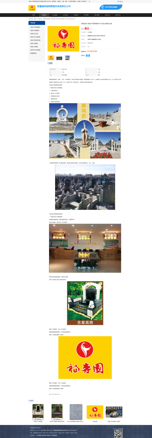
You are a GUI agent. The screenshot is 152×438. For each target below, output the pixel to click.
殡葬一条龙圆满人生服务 (95, 421)
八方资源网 (38, 435)
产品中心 (44, 15)
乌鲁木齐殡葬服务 (35, 27)
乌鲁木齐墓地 (34, 43)
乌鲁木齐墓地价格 (35, 40)
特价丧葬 (76, 421)
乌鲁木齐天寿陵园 (35, 50)
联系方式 (117, 15)
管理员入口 (49, 435)
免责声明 (44, 435)
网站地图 (54, 435)
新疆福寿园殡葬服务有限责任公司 (61, 430)
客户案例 (96, 15)
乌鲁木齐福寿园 (34, 30)
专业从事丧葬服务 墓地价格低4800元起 (57, 421)
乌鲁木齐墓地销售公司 (114, 421)
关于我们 (86, 15)
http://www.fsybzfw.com (54, 394)
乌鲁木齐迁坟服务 (35, 37)
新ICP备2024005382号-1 (47, 430)
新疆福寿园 (33, 53)
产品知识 (75, 15)
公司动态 (65, 15)
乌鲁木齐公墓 (46, 18)
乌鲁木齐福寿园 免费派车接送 (38, 421)
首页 (33, 15)
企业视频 (54, 15)
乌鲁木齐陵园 (34, 46)
